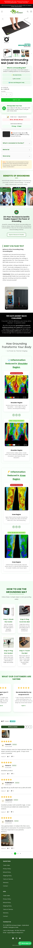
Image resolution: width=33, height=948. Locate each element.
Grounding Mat (18, 945)
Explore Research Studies (16, 234)
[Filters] (26, 726)
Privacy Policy (7, 868)
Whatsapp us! (26, 943)
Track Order (6, 865)
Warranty (5, 882)
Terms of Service (8, 879)
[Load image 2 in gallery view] (16, 53)
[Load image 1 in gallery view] (8, 53)
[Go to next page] (21, 853)
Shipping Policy (7, 875)
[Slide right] (31, 53)
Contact (5, 886)
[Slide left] (1, 53)
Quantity (3, 91)
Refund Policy (7, 872)
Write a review (12, 727)
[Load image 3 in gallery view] (25, 53)
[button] (2, 11)
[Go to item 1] (5, 734)
